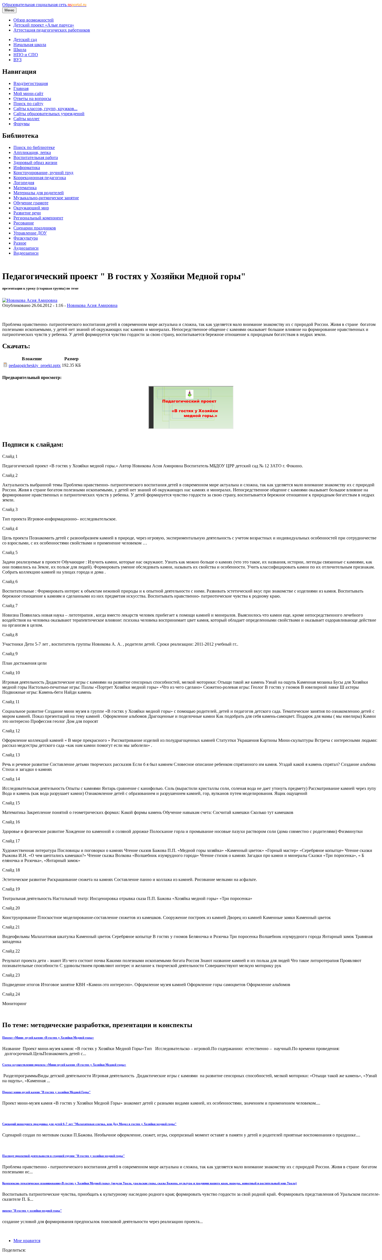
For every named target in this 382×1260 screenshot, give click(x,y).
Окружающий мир (31, 207)
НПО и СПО (25, 54)
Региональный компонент (38, 217)
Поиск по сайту (28, 103)
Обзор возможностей (33, 20)
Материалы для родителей (38, 192)
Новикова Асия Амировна (92, 305)
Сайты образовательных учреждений (48, 113)
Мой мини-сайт (28, 93)
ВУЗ (17, 59)
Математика (25, 187)
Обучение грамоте (30, 202)
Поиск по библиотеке (34, 147)
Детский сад (25, 39)
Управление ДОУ (30, 233)
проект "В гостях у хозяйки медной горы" (32, 1210)
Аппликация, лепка (32, 152)
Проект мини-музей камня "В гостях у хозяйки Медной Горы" (46, 1092)
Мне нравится (26, 1240)
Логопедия (23, 182)
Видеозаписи (26, 253)
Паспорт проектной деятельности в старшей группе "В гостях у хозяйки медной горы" (63, 1155)
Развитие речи (27, 212)
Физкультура (25, 238)
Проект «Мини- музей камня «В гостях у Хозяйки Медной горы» (48, 1037)
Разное (19, 243)
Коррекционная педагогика (39, 177)
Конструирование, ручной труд (43, 172)
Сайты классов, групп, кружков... (45, 108)
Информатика (26, 167)
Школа (19, 49)
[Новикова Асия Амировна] (29, 300)
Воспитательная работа (35, 157)
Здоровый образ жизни (35, 162)
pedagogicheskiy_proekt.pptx (35, 365)
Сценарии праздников (34, 228)
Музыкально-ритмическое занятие (46, 197)
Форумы (21, 123)
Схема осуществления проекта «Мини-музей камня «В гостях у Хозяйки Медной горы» (64, 1064)
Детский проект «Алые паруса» (43, 25)
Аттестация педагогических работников (51, 30)
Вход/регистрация (30, 83)
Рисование (23, 223)
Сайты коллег (26, 118)
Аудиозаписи (26, 248)
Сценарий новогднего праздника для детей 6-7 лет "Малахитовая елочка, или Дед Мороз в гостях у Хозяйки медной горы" (89, 1124)
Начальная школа (29, 44)
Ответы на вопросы (32, 98)
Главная (21, 88)
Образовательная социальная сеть (44, 4)
